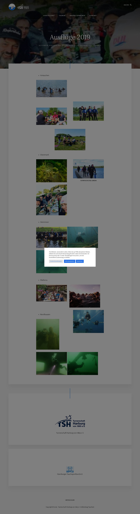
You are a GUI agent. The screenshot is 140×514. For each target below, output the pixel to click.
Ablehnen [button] (80, 261)
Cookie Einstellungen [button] (56, 261)
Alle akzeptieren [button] (69, 261)
